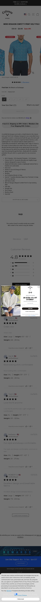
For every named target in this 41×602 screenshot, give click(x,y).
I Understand (20, 599)
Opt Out (9, 590)
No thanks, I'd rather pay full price (30, 311)
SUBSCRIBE (30, 308)
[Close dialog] (39, 287)
